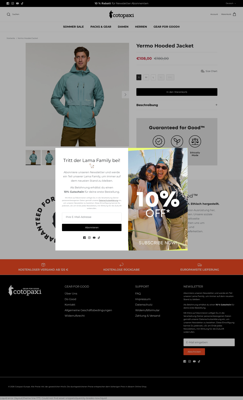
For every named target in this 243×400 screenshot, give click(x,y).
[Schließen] (183, 152)
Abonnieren (92, 227)
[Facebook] (84, 237)
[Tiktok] (99, 237)
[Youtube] (94, 237)
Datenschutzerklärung (108, 200)
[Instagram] (89, 237)
